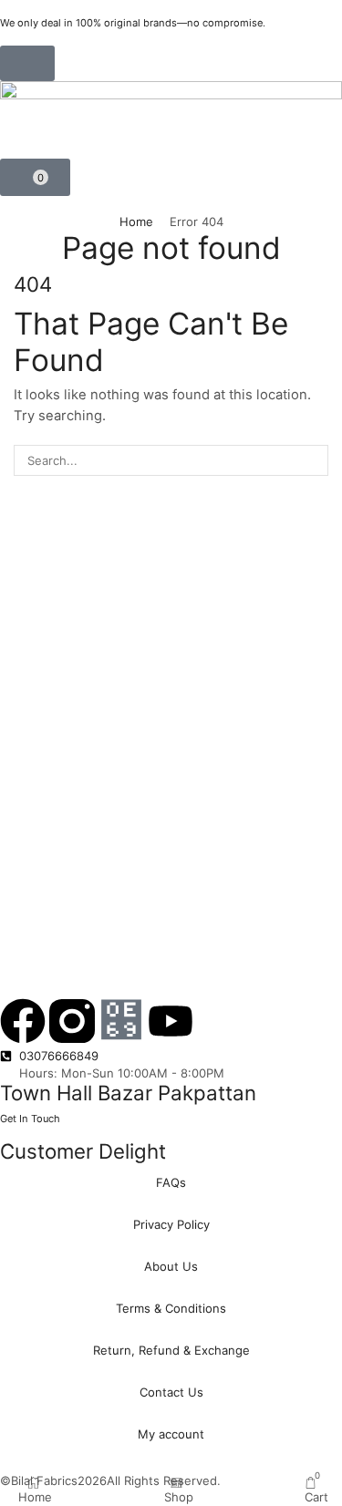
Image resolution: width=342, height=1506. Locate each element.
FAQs (171, 1182)
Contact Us (171, 1392)
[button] (27, 63)
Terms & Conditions (171, 1308)
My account (171, 1434)
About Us (171, 1266)
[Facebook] (23, 1021)
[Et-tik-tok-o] (121, 1021)
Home (136, 221)
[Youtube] (170, 1021)
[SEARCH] (312, 460)
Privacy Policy (171, 1224)
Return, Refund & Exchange (171, 1350)
